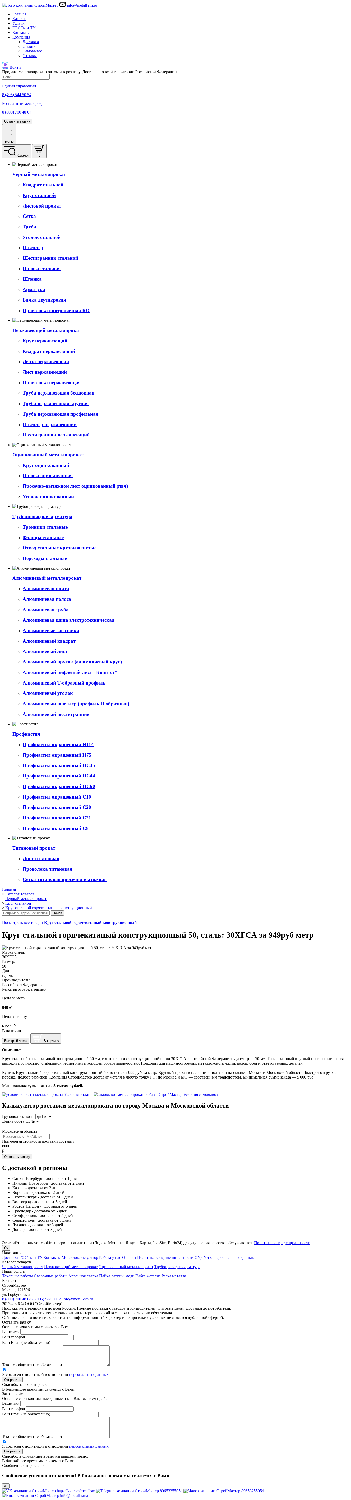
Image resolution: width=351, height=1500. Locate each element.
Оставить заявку (17, 121)
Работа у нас (110, 1257)
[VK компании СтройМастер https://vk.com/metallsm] (49, 1491)
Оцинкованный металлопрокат (126, 1266)
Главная (19, 14)
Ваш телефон (13, 1337)
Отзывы (30, 55)
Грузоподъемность (18, 1116)
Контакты (21, 32)
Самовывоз (32, 51)
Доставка (31, 42)
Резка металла (174, 1276)
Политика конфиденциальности (282, 1243)
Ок (6, 1248)
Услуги (18, 23)
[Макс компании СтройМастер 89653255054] (223, 1491)
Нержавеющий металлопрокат (71, 1266)
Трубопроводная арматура (177, 1266)
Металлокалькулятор (80, 1257)
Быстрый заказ (15, 1041)
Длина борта (13, 1121)
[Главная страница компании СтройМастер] (30, 5)
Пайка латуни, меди (116, 1276)
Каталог (19, 18)
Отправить (12, 1380)
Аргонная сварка (83, 1276)
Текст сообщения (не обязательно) (32, 1365)
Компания (21, 37)
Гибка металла (148, 1276)
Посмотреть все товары (69, 922)
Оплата (29, 46)
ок (5, 1486)
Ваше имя (10, 1331)
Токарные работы (17, 1276)
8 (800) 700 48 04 (17, 1299)
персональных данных (88, 1374)
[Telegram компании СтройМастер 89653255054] (139, 1491)
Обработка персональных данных (224, 1257)
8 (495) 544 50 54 (47, 1299)
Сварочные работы (50, 1276)
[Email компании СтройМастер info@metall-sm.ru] (46, 1495)
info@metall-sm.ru (78, 1299)
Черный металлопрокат (22, 1266)
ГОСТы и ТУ (23, 28)
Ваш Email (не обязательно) (26, 1342)
